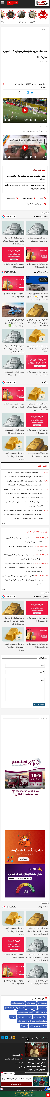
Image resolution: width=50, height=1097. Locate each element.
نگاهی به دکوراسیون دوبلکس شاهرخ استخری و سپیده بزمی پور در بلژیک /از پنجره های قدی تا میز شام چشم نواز (22, 580)
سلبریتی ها (42, 1003)
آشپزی (32, 22)
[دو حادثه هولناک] (43, 14)
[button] (27, 1039)
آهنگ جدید (20, 1007)
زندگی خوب (21, 22)
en (16, 3)
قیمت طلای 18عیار (12, 1059)
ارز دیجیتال (42, 1007)
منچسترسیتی (27, 198)
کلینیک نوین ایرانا (24, 1016)
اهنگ (29, 1007)
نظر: (42, 680)
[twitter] (6, 1038)
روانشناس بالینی (17, 1003)
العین (41, 198)
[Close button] (48, 1073)
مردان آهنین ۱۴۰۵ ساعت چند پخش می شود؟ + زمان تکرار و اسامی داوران (24, 504)
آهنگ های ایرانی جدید (38, 1025)
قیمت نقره (19, 1063)
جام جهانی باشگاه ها (35, 204)
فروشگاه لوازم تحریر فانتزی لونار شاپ (32, 1021)
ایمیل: (41, 672)
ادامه (3, 524)
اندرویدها (24, 1025)
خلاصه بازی (11, 198)
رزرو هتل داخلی (41, 1012)
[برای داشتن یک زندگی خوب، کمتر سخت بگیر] (21, 14)
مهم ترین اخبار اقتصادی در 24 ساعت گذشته (25, 548)
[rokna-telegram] (2, 1038)
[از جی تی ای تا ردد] (11, 14)
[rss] (13, 1038)
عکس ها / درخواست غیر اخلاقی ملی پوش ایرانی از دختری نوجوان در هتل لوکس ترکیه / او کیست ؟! (25, 483)
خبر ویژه (37, 170)
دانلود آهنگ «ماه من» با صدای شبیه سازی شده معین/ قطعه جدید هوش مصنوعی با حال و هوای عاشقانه (36, 1064)
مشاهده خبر (9, 151)
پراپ (34, 1007)
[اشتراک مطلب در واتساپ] (24, 92)
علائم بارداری (9, 1007)
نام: (42, 666)
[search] (10, 3)
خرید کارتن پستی (40, 1016)
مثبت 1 (13, 1016)
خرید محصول (16, 1084)
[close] (48, 1095)
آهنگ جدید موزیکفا (25, 1012)
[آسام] (46, 1090)
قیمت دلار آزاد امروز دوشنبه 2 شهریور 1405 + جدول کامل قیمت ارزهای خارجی (23, 557)
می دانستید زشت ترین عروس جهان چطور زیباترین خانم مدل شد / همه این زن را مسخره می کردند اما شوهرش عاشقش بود (23, 567)
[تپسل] (1, 1089)
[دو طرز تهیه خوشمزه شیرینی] (32, 14)
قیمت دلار (16, 1055)
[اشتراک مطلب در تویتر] (28, 92)
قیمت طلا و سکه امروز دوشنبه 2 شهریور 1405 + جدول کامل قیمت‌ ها (24, 540)
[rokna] (42, 3)
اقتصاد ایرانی (31, 1003)
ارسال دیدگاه (39, 704)
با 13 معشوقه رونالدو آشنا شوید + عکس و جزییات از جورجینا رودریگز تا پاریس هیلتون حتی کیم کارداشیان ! (24, 474)
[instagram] (10, 1038)
